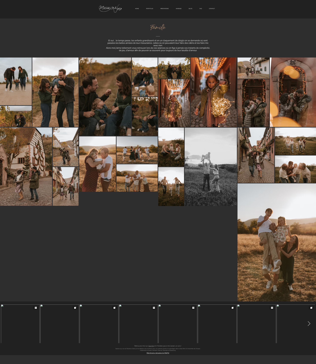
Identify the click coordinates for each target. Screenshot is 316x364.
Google (151, 346)
